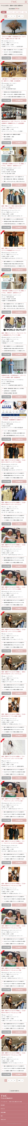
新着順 (3, 12)
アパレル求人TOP (4, 1101)
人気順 (15, 12)
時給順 (19, 12)
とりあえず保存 (6, 58)
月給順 (24, 12)
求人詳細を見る (19, 58)
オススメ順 (9, 12)
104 (19, 16)
